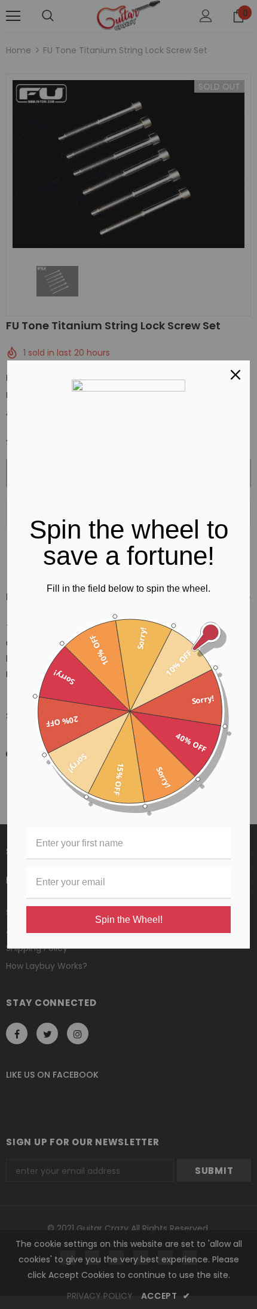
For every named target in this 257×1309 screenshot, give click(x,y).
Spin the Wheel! (129, 920)
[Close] (235, 374)
